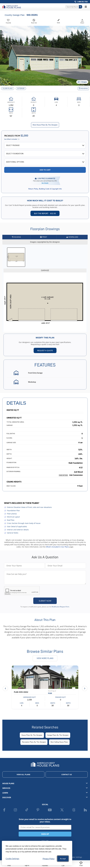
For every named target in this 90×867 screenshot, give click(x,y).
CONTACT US (66, 774)
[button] (84, 688)
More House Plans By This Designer (45, 125)
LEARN (5, 793)
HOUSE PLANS (8, 783)
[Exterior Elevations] (21, 88)
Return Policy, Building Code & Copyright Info (45, 189)
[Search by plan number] (80, 6)
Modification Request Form (60, 607)
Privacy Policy (48, 858)
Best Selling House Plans (59, 742)
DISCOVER (6, 797)
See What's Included (10, 139)
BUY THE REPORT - (45, 213)
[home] (12, 6)
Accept (63, 858)
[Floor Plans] (7, 88)
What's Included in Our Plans (57, 547)
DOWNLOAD (73, 237)
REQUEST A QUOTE (45, 350)
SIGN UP (45, 834)
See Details (45, 183)
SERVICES (6, 788)
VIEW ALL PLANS (23, 774)
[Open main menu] (86, 7)
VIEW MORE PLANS (45, 658)
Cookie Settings (76, 857)
